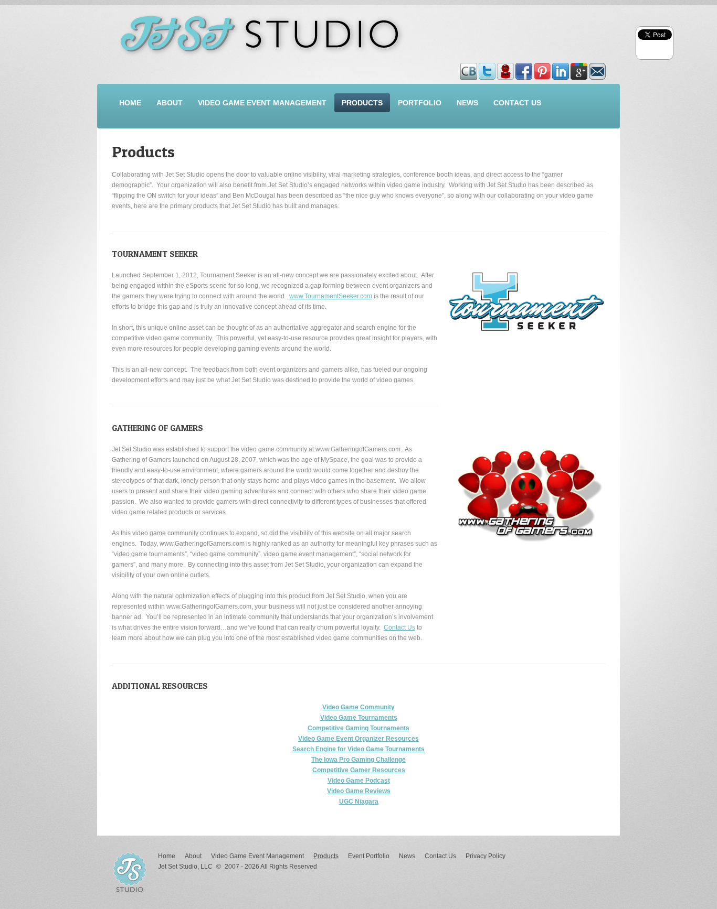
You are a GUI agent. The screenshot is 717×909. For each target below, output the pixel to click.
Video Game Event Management (262, 103)
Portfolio (419, 103)
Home (130, 103)
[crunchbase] (469, 68)
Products (362, 103)
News (467, 103)
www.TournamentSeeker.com (330, 296)
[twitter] (488, 68)
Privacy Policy (485, 856)
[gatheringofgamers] (506, 68)
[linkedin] (561, 68)
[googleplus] (580, 68)
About (169, 103)
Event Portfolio (368, 856)
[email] (597, 68)
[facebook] (524, 68)
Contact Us (517, 103)
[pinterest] (543, 68)
